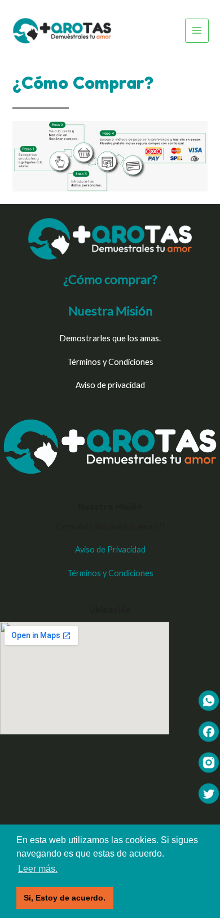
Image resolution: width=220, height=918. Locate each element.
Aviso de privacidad (110, 385)
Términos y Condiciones (110, 362)
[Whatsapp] (208, 700)
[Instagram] (208, 762)
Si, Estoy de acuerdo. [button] (64, 897)
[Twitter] (208, 792)
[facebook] (208, 731)
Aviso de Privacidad (110, 549)
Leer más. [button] (38, 869)
